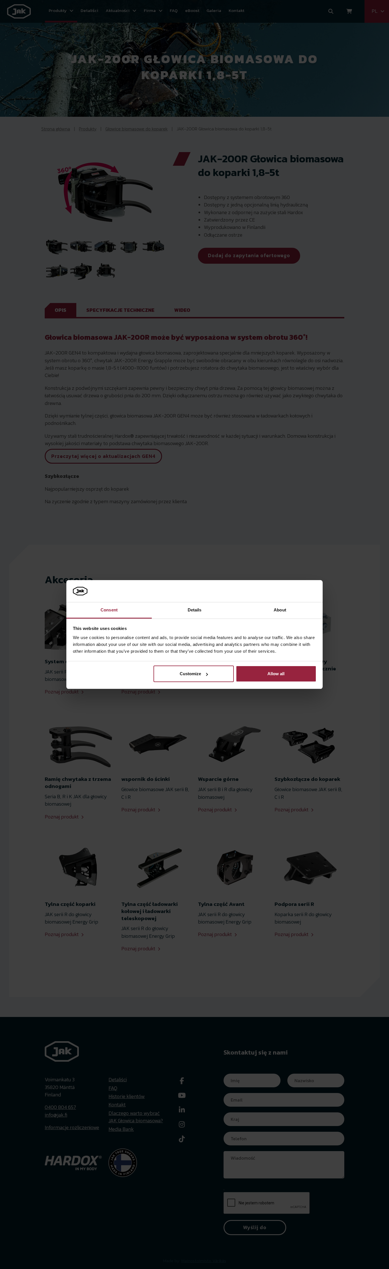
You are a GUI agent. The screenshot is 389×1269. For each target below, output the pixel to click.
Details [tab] (195, 609)
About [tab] (280, 609)
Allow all (275, 673)
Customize (190, 673)
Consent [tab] (109, 609)
